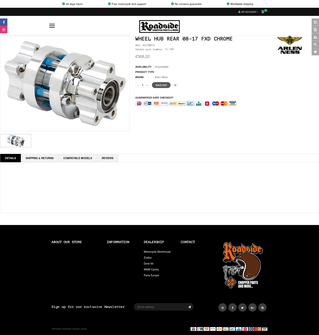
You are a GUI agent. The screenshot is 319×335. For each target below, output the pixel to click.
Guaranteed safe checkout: (154, 97)
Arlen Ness (161, 77)
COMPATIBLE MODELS (77, 158)
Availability (143, 66)
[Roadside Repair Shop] (214, 329)
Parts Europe (151, 275)
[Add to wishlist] (175, 85)
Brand (139, 77)
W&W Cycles (151, 269)
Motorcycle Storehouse (157, 251)
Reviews (107, 158)
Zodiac (148, 257)
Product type (144, 72)
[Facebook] (3, 22)
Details (10, 158)
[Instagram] (3, 29)
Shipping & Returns (40, 158)
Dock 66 (148, 263)
